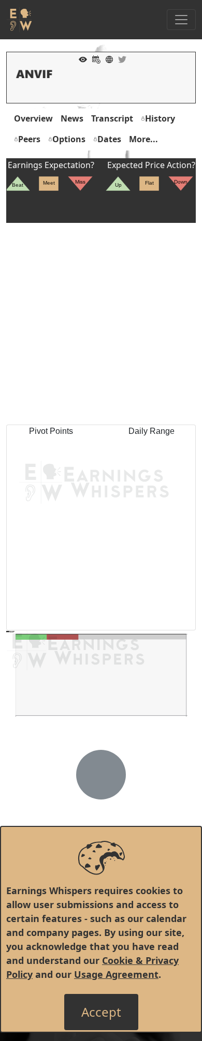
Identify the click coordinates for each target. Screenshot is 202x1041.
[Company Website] (106, 58)
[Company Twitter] (119, 58)
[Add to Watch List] (80, 58)
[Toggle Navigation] (181, 19)
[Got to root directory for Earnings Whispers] (19, 19)
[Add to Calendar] (93, 58)
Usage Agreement (116, 974)
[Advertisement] (101, 324)
